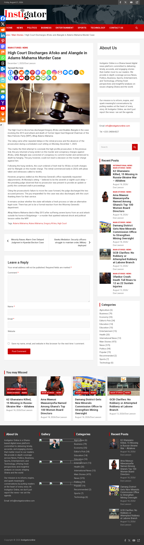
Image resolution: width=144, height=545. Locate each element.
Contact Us (116, 28)
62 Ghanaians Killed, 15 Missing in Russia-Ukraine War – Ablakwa (125, 175)
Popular (103, 352)
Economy (104, 317)
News (20, 28)
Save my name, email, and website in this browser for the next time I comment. (48, 343)
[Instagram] (54, 72)
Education (104, 324)
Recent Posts (110, 160)
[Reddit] (21, 72)
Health (102, 334)
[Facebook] (10, 72)
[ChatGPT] (26, 77)
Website (11, 331)
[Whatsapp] (48, 72)
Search (135, 147)
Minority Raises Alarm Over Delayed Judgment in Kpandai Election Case (27, 241)
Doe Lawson (30, 63)
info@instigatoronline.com (117, 126)
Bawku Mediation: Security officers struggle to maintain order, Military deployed (70, 242)
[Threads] (76, 72)
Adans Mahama (36, 223)
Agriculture (105, 310)
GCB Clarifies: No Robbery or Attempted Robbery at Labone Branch (125, 257)
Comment (13, 272)
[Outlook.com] (48, 77)
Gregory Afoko (50, 223)
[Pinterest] (32, 72)
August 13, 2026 (120, 266)
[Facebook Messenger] (65, 72)
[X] (16, 72)
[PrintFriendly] (3, 80)
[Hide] (1, 125)
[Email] (37, 77)
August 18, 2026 (120, 184)
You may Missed (16, 372)
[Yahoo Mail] (16, 77)
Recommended (107, 355)
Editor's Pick (105, 320)
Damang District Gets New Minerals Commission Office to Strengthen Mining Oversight (125, 232)
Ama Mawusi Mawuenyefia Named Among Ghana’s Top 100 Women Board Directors (123, 203)
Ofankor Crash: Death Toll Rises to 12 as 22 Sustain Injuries (124, 281)
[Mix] (43, 72)
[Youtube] (21, 77)
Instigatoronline (28, 540)
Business (46, 28)
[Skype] (10, 77)
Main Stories (15, 48)
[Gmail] (59, 72)
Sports (82, 28)
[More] (54, 77)
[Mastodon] (37, 72)
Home (9, 28)
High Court (62, 223)
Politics (32, 28)
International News (122, 166)
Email (11, 319)
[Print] (32, 77)
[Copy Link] (81, 72)
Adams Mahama (20, 223)
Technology (98, 28)
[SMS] (43, 77)
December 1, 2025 (16, 63)
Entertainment (65, 28)
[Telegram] (70, 72)
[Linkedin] (26, 72)
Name (11, 306)
